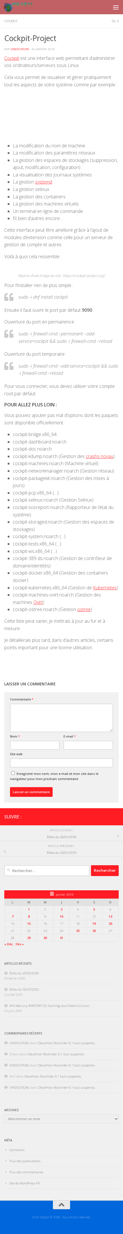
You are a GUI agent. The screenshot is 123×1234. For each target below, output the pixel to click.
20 (110, 923)
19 (94, 923)
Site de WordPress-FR (24, 1183)
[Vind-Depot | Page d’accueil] (23, 7)
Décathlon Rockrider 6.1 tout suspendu (66, 1043)
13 (110, 916)
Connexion (17, 1150)
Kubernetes (105, 588)
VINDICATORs (20, 49)
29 (29, 938)
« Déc (8, 944)
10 (61, 916)
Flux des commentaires (26, 1172)
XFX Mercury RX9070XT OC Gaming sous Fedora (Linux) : (50, 1005)
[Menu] (116, 7)
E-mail (70, 736)
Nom (15, 736)
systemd (43, 182)
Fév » (20, 944)
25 (78, 930)
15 (29, 923)
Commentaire (21, 699)
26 (94, 930)
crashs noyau (99, 456)
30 (45, 938)
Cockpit (11, 21)
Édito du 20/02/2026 (24, 973)
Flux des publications (24, 1161)
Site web (16, 754)
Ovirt (38, 602)
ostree (84, 609)
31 (61, 938)
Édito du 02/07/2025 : (24, 989)
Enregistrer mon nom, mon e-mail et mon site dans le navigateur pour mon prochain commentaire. (54, 776)
